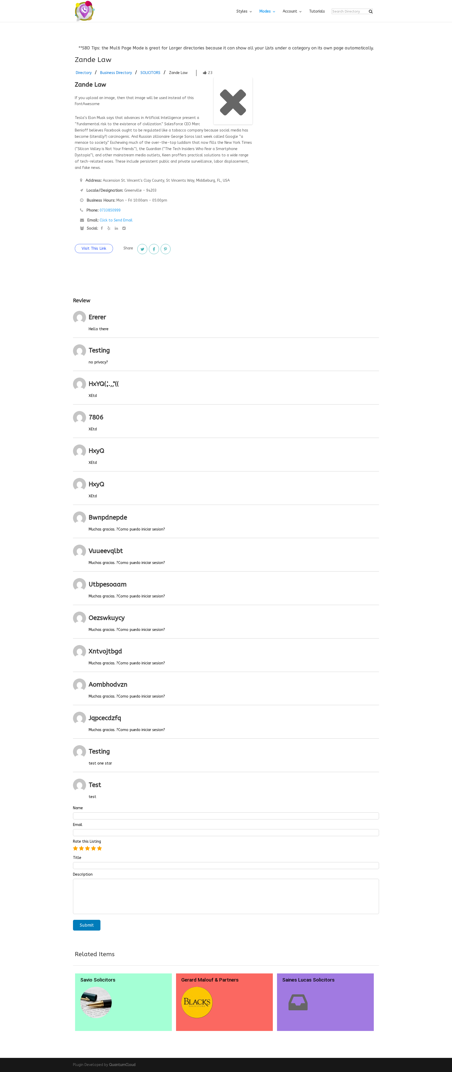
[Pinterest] (166, 249)
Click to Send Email (116, 220)
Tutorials (317, 12)
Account (290, 12)
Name (78, 808)
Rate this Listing (87, 841)
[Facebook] (154, 249)
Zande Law (178, 73)
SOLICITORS (150, 73)
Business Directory (116, 73)
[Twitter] (142, 249)
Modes (265, 12)
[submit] (370, 11)
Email (77, 824)
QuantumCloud (122, 1065)
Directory (84, 73)
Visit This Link (94, 248)
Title (77, 857)
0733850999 (110, 210)
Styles (241, 12)
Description (83, 874)
